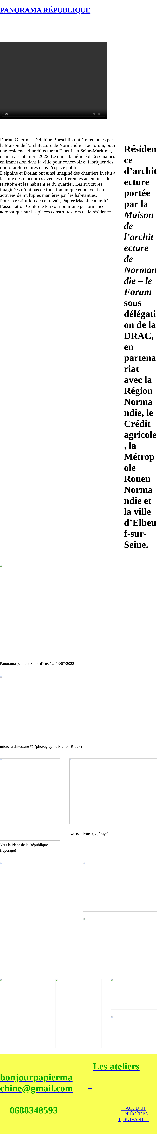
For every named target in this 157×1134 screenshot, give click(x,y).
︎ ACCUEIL (133, 1108)
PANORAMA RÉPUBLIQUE (45, 10)
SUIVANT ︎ (136, 1119)
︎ (90, 1086)
